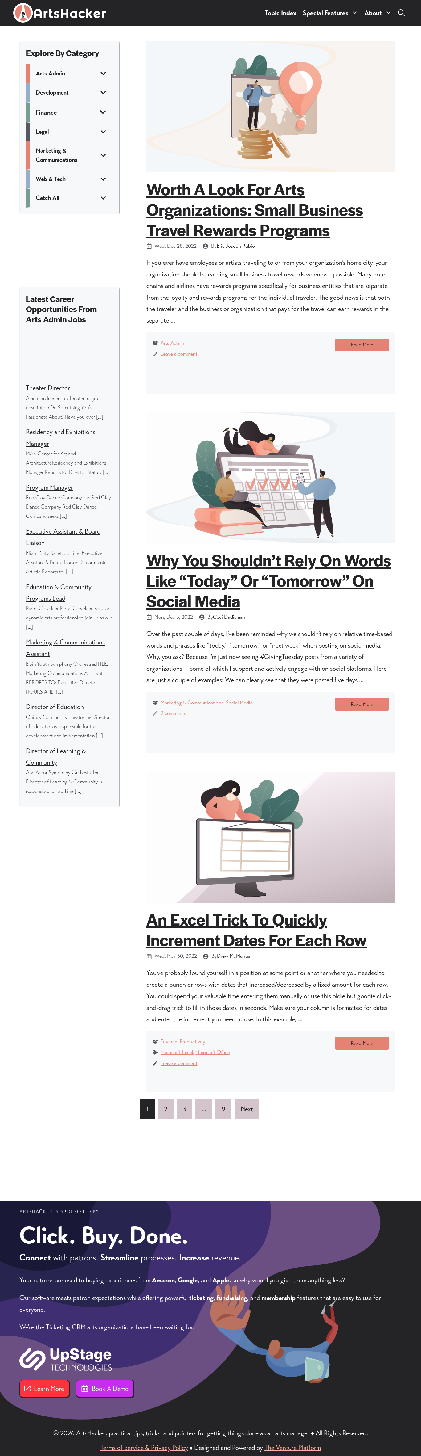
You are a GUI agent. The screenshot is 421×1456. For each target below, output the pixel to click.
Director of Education (55, 707)
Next (247, 1109)
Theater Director (48, 388)
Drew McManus (233, 955)
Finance (169, 1041)
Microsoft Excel (177, 1052)
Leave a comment (179, 353)
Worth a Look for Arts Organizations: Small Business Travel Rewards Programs (254, 209)
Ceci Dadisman (229, 617)
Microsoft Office (212, 1052)
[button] (401, 12)
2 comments (173, 713)
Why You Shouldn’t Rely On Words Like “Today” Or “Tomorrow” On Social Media (268, 580)
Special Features (325, 13)
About (373, 13)
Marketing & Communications (192, 702)
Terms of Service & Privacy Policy (144, 1447)
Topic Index (280, 13)
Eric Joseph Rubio (236, 246)
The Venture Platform (292, 1447)
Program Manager (49, 487)
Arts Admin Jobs (56, 319)
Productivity (192, 1041)
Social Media (239, 702)
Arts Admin (172, 343)
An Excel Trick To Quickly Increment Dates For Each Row (256, 929)
